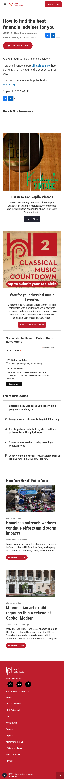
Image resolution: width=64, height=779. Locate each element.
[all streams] (60, 775)
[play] (4, 775)
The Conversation (13, 518)
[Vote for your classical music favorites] (32, 259)
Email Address (13, 350)
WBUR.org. (9, 84)
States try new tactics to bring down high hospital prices (31, 444)
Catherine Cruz (12, 624)
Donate (54, 4)
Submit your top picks (32, 324)
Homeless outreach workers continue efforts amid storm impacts (31, 528)
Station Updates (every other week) (25, 363)
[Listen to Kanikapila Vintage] (32, 162)
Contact (9, 729)
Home (9, 697)
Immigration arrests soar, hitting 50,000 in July (34, 419)
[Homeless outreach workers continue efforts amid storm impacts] (30, 498)
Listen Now (32, 219)
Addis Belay (11, 540)
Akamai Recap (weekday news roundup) (27, 372)
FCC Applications (14, 748)
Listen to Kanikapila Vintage (32, 197)
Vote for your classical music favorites (32, 297)
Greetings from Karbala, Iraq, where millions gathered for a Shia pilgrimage (32, 431)
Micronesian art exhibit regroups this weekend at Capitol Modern (28, 613)
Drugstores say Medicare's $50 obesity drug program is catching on (32, 407)
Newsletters (11, 723)
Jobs (8, 716)
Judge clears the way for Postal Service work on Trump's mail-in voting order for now (35, 457)
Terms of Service (14, 754)
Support (10, 735)
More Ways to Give (14, 742)
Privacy (9, 761)
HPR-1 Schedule (13, 704)
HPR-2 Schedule (13, 710)
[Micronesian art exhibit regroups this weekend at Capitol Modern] (30, 583)
